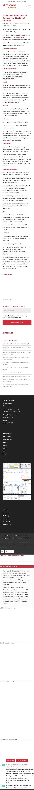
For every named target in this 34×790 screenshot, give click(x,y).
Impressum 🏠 (6, 521)
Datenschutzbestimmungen (20, 316)
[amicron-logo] (14, 6)
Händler (5, 448)
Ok (2, 551)
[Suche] (24, 6)
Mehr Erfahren (9, 551)
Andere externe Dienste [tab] (7, 681)
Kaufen (4, 442)
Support (5, 445)
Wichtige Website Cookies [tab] (8, 608)
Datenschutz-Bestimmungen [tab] (8, 739)
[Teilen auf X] (11, 279)
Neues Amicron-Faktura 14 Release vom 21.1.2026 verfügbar (17, 343)
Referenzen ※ (6, 513)
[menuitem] (24, 6)
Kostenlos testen (7, 299)
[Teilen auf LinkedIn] (17, 279)
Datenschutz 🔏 (7, 524)
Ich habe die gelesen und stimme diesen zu (16, 316)
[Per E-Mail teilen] (28, 279)
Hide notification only (22, 760)
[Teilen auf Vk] (23, 279)
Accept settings (10, 760)
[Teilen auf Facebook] (5, 279)
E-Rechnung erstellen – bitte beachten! (12, 373)
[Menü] (28, 6)
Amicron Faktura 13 (19, 23)
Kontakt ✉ (5, 510)
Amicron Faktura (7, 433)
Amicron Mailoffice (7, 436)
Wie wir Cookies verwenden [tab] (8, 566)
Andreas (15, 25)
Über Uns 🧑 (6, 516)
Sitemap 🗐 (5, 519)
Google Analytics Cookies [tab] (7, 643)
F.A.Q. (4, 454)
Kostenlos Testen (7, 439)
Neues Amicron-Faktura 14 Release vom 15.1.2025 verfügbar (17, 376)
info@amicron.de (12, 1)
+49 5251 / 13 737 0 (21, 1)
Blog (4, 451)
